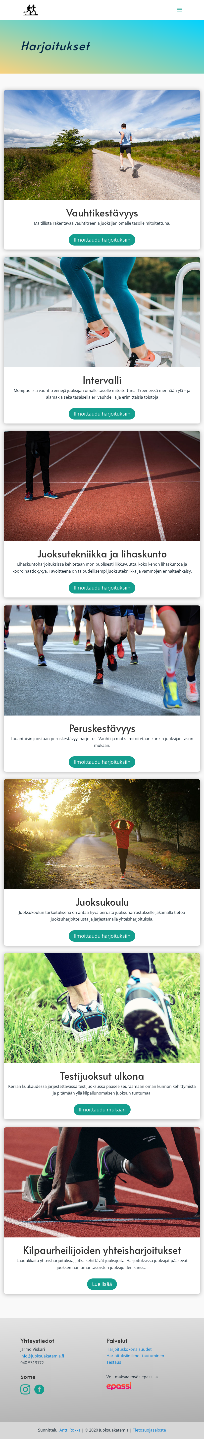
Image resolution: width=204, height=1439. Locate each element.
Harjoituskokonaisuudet (129, 1349)
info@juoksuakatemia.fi (42, 1356)
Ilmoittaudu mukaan (102, 1109)
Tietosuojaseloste (149, 1430)
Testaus (113, 1362)
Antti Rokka (70, 1430)
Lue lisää (102, 1284)
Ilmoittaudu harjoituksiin (102, 239)
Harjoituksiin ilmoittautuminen (135, 1355)
